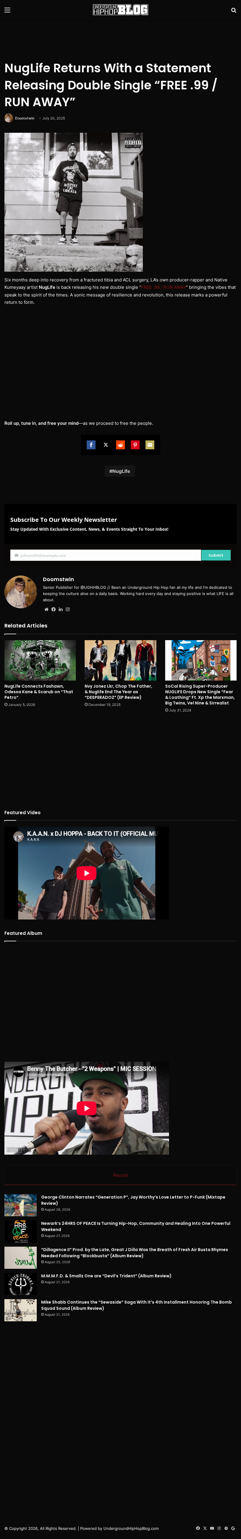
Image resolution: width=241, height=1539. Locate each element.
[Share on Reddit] (120, 444)
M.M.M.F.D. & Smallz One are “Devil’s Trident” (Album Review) (106, 1276)
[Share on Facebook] (91, 444)
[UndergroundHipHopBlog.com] (120, 9)
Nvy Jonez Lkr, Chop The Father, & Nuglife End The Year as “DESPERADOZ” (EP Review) (118, 691)
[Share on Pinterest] (135, 444)
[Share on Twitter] (105, 444)
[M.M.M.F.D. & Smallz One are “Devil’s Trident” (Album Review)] (20, 1284)
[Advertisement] (120, 38)
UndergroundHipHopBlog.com (131, 1528)
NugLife (121, 471)
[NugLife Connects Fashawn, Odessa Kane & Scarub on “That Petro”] (40, 660)
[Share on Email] (149, 444)
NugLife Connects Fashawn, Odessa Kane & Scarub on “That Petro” (38, 691)
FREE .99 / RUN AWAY (163, 287)
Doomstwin (24, 118)
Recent (120, 1175)
